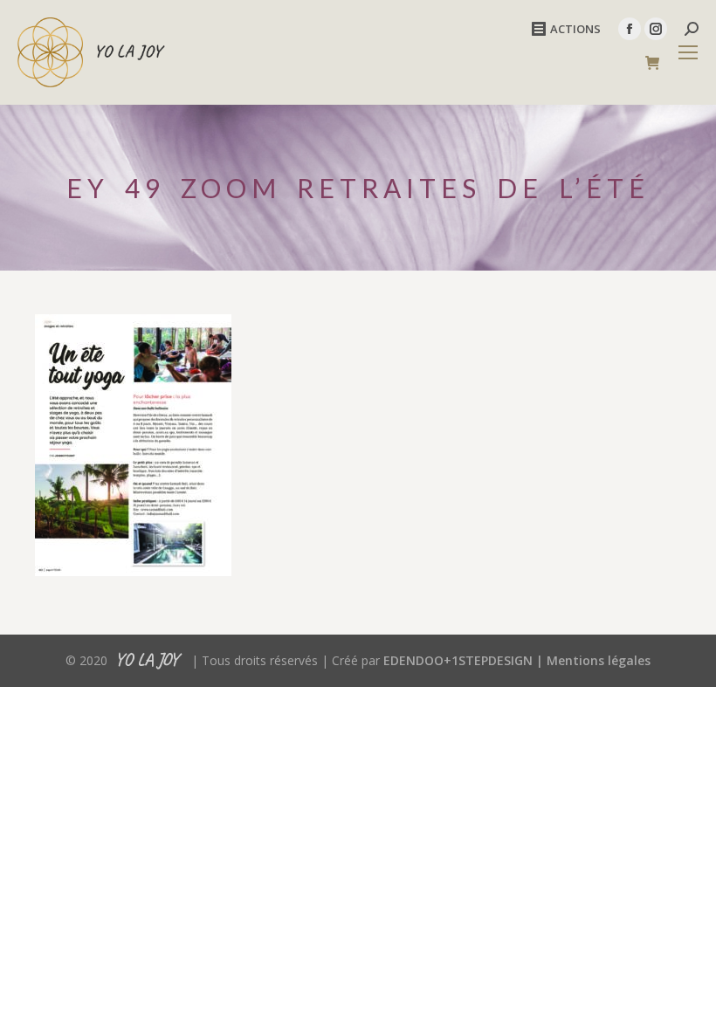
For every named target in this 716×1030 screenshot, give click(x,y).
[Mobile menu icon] (688, 52)
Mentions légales (599, 660)
